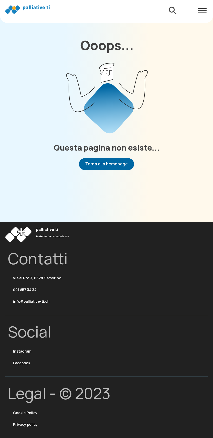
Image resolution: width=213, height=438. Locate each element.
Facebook (21, 362)
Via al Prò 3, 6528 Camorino (37, 277)
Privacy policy (25, 424)
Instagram (22, 351)
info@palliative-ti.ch (31, 301)
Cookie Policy (25, 412)
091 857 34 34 (25, 289)
